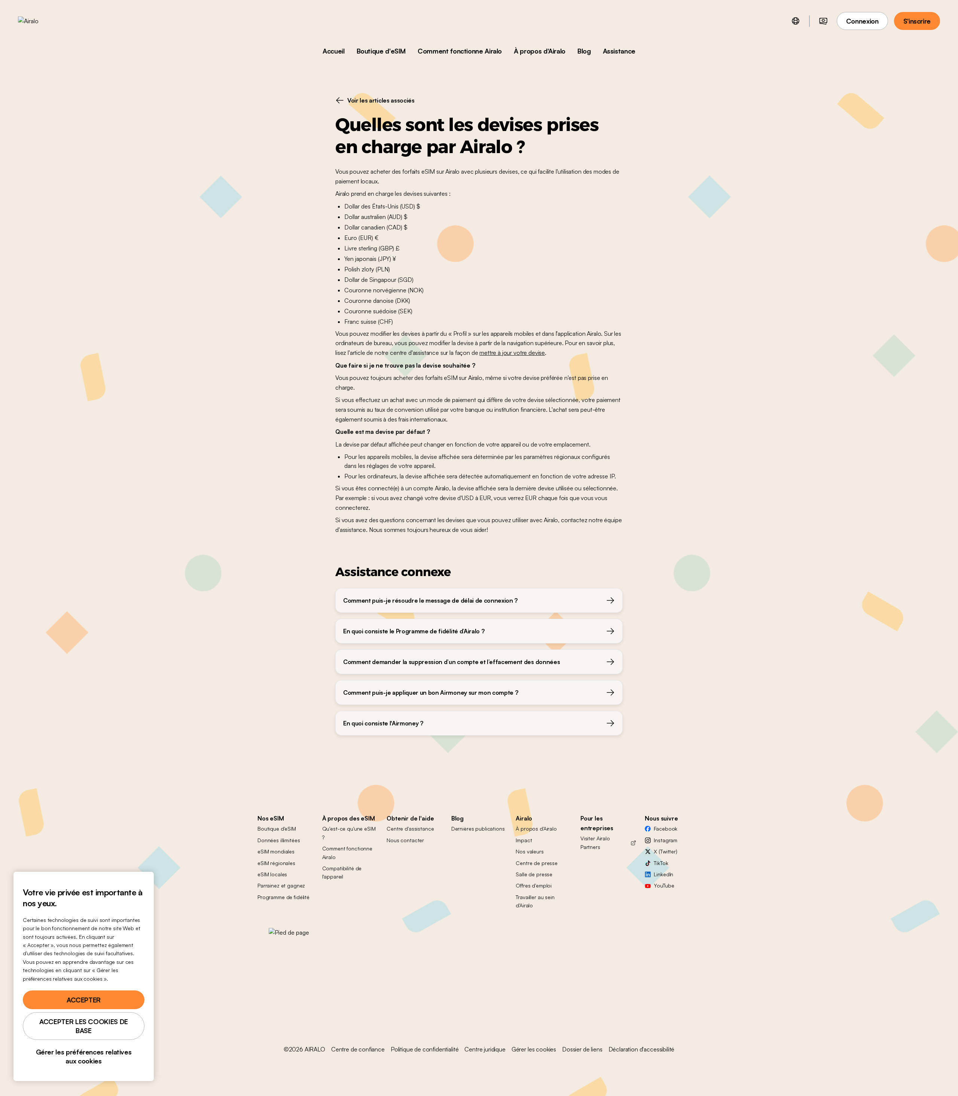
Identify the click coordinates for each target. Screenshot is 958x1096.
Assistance (619, 51)
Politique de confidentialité (425, 1049)
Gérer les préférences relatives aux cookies (84, 1056)
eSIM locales (272, 874)
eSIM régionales (276, 863)
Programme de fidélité (283, 897)
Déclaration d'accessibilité (641, 1049)
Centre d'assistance (410, 828)
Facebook (665, 828)
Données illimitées (278, 840)
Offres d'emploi (534, 885)
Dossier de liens (582, 1049)
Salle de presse (534, 874)
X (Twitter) (665, 851)
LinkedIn (663, 874)
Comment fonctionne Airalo (460, 51)
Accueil (333, 51)
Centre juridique (484, 1049)
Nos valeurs (529, 851)
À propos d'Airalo (539, 51)
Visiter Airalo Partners (595, 842)
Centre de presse (537, 863)
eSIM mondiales (276, 851)
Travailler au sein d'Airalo (535, 901)
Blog (584, 51)
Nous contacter (405, 840)
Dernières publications (478, 828)
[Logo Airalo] (40, 21)
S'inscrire (917, 21)
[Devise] (823, 20)
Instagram (665, 840)
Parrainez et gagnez (281, 885)
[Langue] (795, 20)
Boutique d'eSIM (381, 51)
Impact (524, 840)
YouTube (664, 885)
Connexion (862, 21)
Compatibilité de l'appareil (342, 872)
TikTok (661, 863)
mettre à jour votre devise (512, 352)
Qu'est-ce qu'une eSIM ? (349, 832)
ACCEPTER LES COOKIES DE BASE (83, 1026)
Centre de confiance (358, 1049)
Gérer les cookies (534, 1049)
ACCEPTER (84, 1000)
